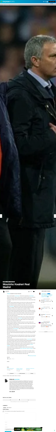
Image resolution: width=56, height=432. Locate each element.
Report (32, 373)
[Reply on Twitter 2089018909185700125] (41, 329)
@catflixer (46, 308)
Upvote (10, 400)
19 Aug (49, 308)
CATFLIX (42, 308)
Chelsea (8, 293)
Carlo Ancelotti (29, 339)
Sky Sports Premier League (45, 322)
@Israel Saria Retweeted (47, 321)
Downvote (28, 400)
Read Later (12, 373)
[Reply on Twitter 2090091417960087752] (41, 311)
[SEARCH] (45, 2)
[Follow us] (43, 2)
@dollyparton (47, 300)
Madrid (8, 375)
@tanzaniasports (48, 314)
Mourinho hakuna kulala (10, 368)
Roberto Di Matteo (30, 348)
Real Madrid (31, 295)
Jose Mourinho (17, 295)
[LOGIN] (47, 2)
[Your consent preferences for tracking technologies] (54, 430)
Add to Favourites (22, 373)
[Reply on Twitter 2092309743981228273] (41, 304)
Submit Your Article (52, 1)
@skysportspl (42, 323)
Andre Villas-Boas (23, 348)
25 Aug (51, 300)
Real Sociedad (16, 328)
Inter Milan (20, 318)
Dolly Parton (43, 300)
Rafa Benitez (12, 306)
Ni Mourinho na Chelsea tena (30, 368)
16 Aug (46, 323)
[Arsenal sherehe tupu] (1, 216)
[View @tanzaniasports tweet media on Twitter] (43, 302)
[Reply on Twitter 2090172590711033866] (41, 319)
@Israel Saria (43, 314)
